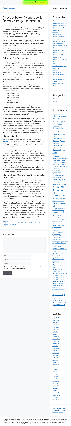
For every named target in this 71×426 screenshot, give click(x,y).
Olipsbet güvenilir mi (58, 210)
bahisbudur (62, 410)
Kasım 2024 (55, 327)
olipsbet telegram (58, 259)
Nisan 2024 (55, 343)
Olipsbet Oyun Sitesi (64, 241)
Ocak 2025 (55, 322)
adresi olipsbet (56, 114)
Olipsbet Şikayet (58, 295)
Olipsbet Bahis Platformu (59, 25)
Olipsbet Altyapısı (8, 225)
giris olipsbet (56, 126)
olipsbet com (62, 181)
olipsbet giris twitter (59, 185)
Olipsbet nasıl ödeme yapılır (57, 239)
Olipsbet (55, 8)
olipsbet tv (55, 261)
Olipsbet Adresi (58, 141)
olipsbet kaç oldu (55, 219)
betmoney (55, 412)
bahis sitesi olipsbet (59, 116)
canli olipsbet (56, 118)
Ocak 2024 (55, 350)
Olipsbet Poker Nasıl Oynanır (11, 224)
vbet (64, 408)
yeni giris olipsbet (58, 305)
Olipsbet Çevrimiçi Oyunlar (59, 45)
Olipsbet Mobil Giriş (56, 230)
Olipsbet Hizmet (55, 214)
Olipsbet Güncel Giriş (58, 28)
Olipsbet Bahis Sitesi (58, 151)
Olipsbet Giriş (63, 8)
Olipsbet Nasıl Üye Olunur (57, 237)
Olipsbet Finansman (58, 86)
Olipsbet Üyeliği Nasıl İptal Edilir (58, 289)
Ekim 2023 (55, 357)
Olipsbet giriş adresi (58, 191)
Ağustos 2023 (56, 362)
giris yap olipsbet (57, 128)
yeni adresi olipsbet (59, 302)
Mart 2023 (55, 374)
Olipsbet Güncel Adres (59, 204)
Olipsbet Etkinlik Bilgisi (58, 52)
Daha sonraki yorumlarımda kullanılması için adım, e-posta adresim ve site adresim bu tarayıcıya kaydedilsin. (23, 267)
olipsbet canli (55, 156)
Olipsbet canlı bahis (58, 160)
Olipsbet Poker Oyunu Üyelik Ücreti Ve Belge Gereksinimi (17, 222)
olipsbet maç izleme (56, 227)
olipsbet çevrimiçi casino (57, 290)
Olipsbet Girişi (59, 196)
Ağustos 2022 (56, 390)
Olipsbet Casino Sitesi (58, 179)
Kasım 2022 (55, 383)
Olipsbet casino (56, 173)
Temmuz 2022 (56, 392)
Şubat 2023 (55, 376)
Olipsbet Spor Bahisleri (58, 257)
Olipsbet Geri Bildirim (58, 57)
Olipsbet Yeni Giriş (59, 281)
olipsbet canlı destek (60, 166)
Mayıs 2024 (55, 341)
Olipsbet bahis (58, 145)
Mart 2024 (55, 346)
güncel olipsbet (57, 132)
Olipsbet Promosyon (58, 246)
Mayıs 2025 (55, 318)
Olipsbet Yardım (56, 34)
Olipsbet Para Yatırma (59, 243)
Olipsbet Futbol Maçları (58, 36)
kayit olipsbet (58, 134)
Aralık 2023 (55, 353)
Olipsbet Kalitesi (57, 72)
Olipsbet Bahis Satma (58, 55)
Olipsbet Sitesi (57, 253)
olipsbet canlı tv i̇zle (56, 170)
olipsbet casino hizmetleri (58, 175)
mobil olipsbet (55, 136)
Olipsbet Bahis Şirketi (58, 39)
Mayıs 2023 (55, 369)
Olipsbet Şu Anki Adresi (36, 222)
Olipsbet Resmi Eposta (58, 77)
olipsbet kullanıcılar (62, 219)
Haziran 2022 (56, 395)
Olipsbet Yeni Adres (58, 277)
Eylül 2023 (55, 360)
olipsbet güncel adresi (58, 208)
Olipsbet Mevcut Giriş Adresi (57, 228)
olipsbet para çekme (57, 244)
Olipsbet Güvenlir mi (59, 212)
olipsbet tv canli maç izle (59, 266)
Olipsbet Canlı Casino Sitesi (60, 23)
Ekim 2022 (55, 385)
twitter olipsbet (57, 300)
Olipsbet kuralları (55, 223)
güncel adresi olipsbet (57, 129)
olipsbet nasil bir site (56, 234)
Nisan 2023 (55, 371)
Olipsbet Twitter (57, 271)
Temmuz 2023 (56, 364)
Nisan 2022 (55, 400)
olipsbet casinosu (55, 181)
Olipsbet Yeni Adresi (58, 279)
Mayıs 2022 (55, 397)
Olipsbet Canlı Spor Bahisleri (57, 168)
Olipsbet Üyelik (57, 285)
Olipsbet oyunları (56, 241)
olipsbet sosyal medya (56, 255)
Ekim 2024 (55, 329)
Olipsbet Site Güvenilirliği (59, 47)
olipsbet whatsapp (57, 275)
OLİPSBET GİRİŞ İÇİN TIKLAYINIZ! (35, 2)
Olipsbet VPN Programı (58, 74)
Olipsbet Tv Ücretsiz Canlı (59, 59)
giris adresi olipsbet (58, 122)
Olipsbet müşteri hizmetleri (59, 232)
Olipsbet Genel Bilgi (56, 182)
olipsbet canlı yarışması (56, 172)
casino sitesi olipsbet (56, 120)
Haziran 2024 (56, 339)
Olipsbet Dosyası (57, 21)
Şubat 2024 (55, 348)
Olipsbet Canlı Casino (58, 164)
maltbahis (55, 410)
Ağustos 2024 (56, 334)
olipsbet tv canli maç (59, 263)
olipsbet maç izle (58, 225)
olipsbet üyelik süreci (56, 292)
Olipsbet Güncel (58, 201)
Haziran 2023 (56, 367)
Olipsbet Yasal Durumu (58, 50)
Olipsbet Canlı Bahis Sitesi (59, 162)
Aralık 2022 (55, 381)
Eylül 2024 (55, 332)
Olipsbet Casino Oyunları (56, 177)
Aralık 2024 (55, 325)
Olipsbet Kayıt (61, 218)
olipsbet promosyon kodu (59, 250)
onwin (61, 412)
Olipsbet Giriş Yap (59, 198)
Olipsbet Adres (57, 138)
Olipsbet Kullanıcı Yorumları (57, 221)
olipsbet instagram (58, 216)
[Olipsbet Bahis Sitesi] (9, 8)
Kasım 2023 (55, 355)
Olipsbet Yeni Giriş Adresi (58, 283)
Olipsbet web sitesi (59, 273)
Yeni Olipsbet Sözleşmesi (59, 66)
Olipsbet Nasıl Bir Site (58, 235)
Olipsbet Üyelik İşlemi (58, 83)
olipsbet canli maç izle (60, 158)
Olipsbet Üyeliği (55, 287)
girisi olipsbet (57, 124)
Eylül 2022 (55, 388)
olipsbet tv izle (57, 269)
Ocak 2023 (55, 378)
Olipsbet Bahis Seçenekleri (57, 147)
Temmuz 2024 (56, 336)
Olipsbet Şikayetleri (56, 296)
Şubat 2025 (55, 320)
